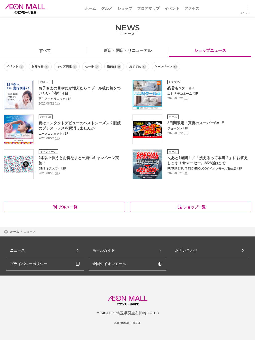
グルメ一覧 (68, 207)
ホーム (15, 231)
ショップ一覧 (194, 207)
